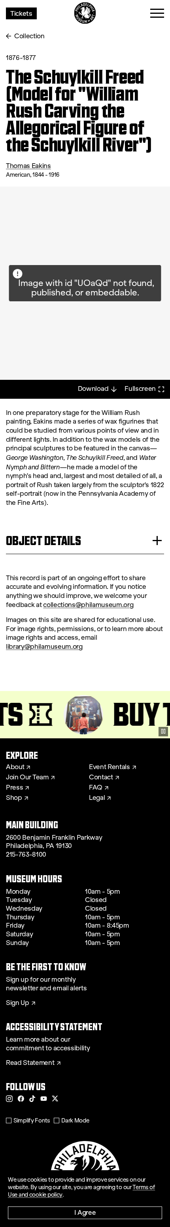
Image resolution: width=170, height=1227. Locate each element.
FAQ (95, 787)
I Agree (85, 1212)
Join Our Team (27, 777)
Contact (101, 777)
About (15, 767)
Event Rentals (109, 767)
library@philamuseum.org (44, 646)
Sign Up (17, 1003)
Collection (29, 36)
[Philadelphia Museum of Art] (85, 13)
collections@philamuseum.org (88, 605)
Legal (97, 798)
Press (14, 787)
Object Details (43, 540)
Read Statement (30, 1063)
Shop (14, 798)
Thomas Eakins (28, 166)
